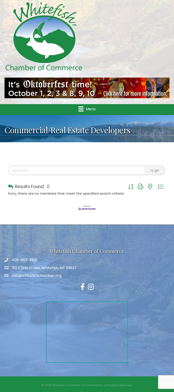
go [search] (157, 170)
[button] (10, 187)
